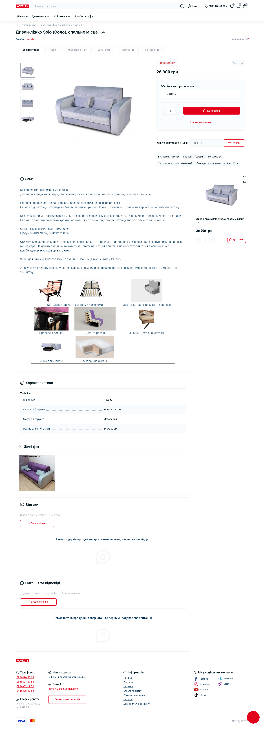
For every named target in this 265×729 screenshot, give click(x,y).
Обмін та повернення (134, 695)
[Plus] (177, 111)
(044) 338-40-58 (25, 690)
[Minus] (164, 111)
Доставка (128, 682)
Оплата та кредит (132, 691)
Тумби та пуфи (84, 16)
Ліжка (21, 16)
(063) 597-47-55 (25, 681)
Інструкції (128, 686)
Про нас (127, 678)
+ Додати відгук (37, 523)
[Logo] (22, 6)
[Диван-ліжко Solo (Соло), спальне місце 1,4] (37, 473)
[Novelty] (73, 660)
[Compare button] (242, 63)
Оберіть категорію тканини (178, 86)
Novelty (30, 39)
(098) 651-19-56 (25, 686)
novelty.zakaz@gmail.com (63, 688)
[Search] (182, 6)
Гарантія (127, 699)
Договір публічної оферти (136, 704)
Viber (226, 684)
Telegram (228, 678)
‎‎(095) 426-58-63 (25, 677)
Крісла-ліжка (62, 16)
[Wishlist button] (235, 63)
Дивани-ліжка (41, 16)
